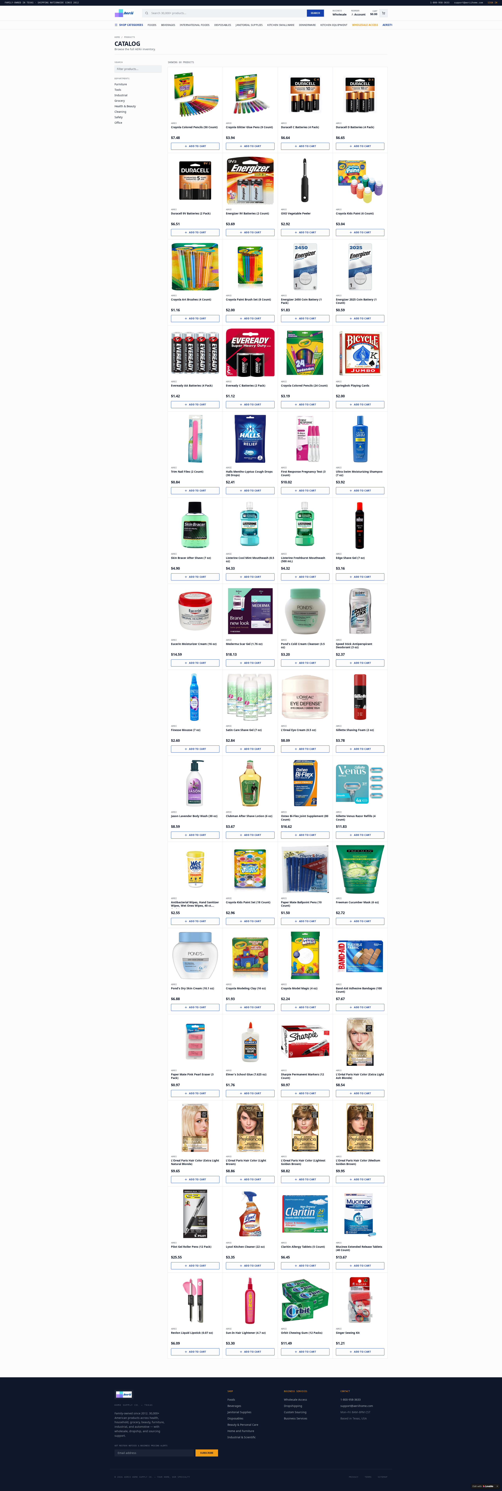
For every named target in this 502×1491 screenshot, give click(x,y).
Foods (152, 25)
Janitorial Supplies (249, 25)
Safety (119, 117)
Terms (368, 1477)
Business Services (295, 1418)
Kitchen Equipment (333, 25)
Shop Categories (131, 25)
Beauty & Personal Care (242, 1425)
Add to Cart (197, 146)
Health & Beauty (125, 106)
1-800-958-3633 (350, 1399)
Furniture (121, 84)
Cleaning (120, 112)
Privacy (353, 1477)
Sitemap (382, 1477)
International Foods (194, 25)
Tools (118, 90)
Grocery (120, 101)
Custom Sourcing (295, 1412)
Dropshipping (293, 1406)
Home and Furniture (240, 1431)
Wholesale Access (295, 1399)
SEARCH (315, 13)
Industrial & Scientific (241, 1437)
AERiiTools (390, 25)
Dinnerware (307, 25)
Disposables (222, 25)
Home (117, 37)
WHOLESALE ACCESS (365, 25)
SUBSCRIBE (206, 1453)
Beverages (168, 25)
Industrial (121, 95)
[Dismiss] (497, 1486)
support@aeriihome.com (356, 1406)
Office (118, 122)
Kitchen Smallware (280, 25)
